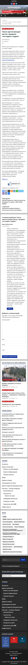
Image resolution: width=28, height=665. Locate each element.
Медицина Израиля (8, 541)
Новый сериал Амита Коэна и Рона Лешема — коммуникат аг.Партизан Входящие (14, 394)
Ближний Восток (8, 491)
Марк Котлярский (8, 539)
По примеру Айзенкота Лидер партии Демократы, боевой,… (13, 415)
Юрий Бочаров (7, 549)
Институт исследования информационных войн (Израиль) (13, 529)
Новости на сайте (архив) (7, 28)
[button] (1, 15)
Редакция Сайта (5, 387)
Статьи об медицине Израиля (10, 566)
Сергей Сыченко (7, 546)
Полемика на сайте (9, 501)
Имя (3, 339)
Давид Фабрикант (19, 522)
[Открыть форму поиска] (25, 15)
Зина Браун (15, 524)
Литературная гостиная (9, 483)
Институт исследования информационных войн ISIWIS (11, 533)
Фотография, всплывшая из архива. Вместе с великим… (12, 419)
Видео (4, 477)
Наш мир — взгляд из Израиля (11, 488)
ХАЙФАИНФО (14, 7)
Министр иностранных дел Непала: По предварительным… (13, 428)
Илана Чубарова (19, 527)
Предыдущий (13, 201)
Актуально (5, 464)
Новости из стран (10, 496)
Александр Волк (5, 39)
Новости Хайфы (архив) (10, 472)
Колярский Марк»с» (8, 536)
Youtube (4, 516)
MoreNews (23, 661)
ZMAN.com (5, 179)
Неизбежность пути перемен (11, 404)
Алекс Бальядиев (7, 522)
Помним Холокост (8, 474)
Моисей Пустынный (8, 544)
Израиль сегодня (7, 480)
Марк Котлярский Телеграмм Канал (12, 486)
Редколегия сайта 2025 (9, 504)
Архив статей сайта (7, 467)
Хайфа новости (6, 507)
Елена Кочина (7, 524)
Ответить (9, 308)
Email (3, 344)
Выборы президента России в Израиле (11, 384)
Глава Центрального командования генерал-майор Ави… (12, 454)
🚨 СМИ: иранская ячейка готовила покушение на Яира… (12, 445)
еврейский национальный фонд (12, 552)
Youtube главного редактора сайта (12, 519)
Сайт (3, 350)
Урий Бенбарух (18, 546)
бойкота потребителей (8, 60)
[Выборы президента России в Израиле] (14, 373)
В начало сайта (14, 651)
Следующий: (12, 208)
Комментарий (6, 320)
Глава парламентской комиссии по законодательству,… (12, 436)
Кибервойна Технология (10, 498)
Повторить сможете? (8, 432)
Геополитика (7, 493)
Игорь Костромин (8, 527)
